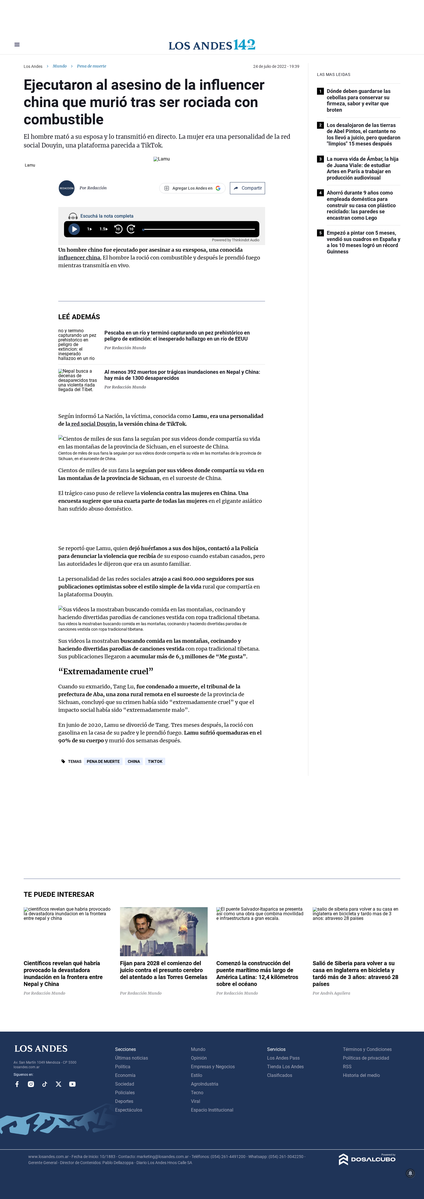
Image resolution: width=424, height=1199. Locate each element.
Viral (195, 1101)
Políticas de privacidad (366, 1058)
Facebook (17, 1084)
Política (122, 1066)
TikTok (155, 761)
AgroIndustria (204, 1084)
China (134, 761)
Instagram (30, 1084)
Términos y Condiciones (367, 1049)
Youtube (72, 1084)
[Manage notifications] (410, 1173)
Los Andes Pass (283, 1058)
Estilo (196, 1075)
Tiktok (44, 1084)
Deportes (124, 1101)
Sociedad (124, 1084)
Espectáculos (128, 1110)
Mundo (60, 66)
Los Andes (33, 66)
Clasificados (279, 1075)
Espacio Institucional (212, 1110)
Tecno (197, 1092)
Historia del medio (361, 1075)
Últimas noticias (131, 1058)
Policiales (125, 1092)
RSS (347, 1066)
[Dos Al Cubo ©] (367, 1163)
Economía (125, 1075)
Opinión (199, 1058)
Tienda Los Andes (285, 1066)
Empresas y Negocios (213, 1066)
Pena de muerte (103, 761)
